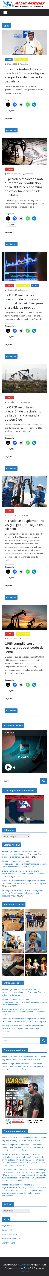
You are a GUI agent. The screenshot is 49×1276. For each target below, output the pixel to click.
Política (35, 285)
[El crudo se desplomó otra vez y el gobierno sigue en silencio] (24, 491)
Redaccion (24, 64)
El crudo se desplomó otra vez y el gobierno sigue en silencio (24, 524)
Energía (8, 59)
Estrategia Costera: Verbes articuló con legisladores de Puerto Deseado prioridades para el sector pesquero (23, 893)
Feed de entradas (9, 1234)
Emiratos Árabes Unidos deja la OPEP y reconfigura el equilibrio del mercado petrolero (24, 75)
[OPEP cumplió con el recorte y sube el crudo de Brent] (24, 617)
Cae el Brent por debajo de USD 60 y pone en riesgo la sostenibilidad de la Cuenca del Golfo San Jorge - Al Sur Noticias (24, 1172)
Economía (9, 169)
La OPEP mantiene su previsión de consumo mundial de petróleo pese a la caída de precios (24, 301)
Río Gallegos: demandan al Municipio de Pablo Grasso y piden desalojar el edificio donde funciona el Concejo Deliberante (23, 854)
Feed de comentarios (11, 1238)
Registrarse (7, 1225)
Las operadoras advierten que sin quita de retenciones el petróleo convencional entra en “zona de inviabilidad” (24, 1178)
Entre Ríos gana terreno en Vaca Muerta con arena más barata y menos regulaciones (23, 1193)
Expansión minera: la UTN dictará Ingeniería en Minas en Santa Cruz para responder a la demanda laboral (23, 874)
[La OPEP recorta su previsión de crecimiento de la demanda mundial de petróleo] (24, 378)
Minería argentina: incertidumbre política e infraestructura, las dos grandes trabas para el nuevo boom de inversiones (24, 864)
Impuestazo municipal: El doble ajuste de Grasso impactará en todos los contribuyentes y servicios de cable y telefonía (23, 1066)
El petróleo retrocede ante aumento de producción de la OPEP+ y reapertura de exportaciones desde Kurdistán (24, 187)
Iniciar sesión (7, 1230)
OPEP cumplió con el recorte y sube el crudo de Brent (24, 647)
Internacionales (21, 59)
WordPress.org (8, 1243)
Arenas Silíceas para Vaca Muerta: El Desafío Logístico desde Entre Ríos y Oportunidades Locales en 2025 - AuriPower (24, 1187)
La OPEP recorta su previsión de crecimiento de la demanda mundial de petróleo (23, 413)
